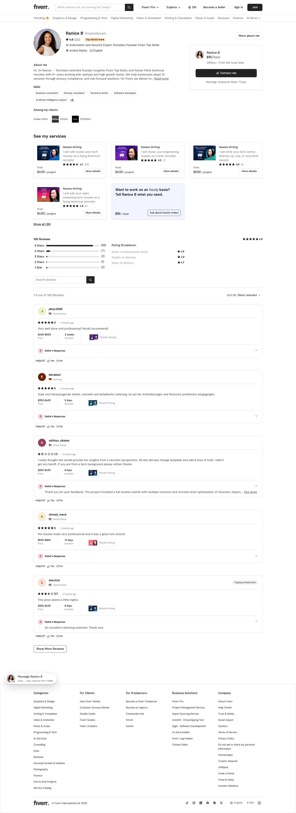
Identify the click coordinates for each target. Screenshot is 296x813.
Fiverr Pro (177, 701)
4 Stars (39, 251)
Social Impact (225, 720)
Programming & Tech (93, 18)
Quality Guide (87, 714)
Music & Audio (204, 18)
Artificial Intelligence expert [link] (51, 100)
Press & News (226, 780)
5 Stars (39, 245)
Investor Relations (228, 786)
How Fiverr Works (90, 701)
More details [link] (93, 171)
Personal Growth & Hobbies (49, 763)
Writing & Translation (178, 18)
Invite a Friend (226, 773)
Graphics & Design (65, 18)
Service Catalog (42, 788)
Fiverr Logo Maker (182, 738)
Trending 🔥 (41, 18)
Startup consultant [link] (74, 93)
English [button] (238, 803)
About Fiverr (225, 701)
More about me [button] (249, 36)
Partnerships (225, 755)
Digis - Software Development (189, 726)
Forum (129, 720)
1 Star (38, 267)
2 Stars (39, 262)
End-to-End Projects (45, 782)
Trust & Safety (226, 714)
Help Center (225, 708)
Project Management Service (188, 708)
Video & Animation (148, 18)
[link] (187, 803)
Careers (222, 726)
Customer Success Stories (94, 708)
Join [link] (255, 7)
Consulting (39, 745)
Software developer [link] (125, 93)
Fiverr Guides (87, 720)
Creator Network (228, 761)
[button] (150, 7)
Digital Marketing (122, 18)
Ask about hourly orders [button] (164, 213)
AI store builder (181, 732)
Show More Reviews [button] (50, 649)
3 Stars (39, 256)
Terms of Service (227, 732)
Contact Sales (180, 745)
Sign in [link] (238, 7)
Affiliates (223, 767)
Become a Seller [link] (214, 7)
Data (36, 751)
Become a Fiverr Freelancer (141, 701)
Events (129, 726)
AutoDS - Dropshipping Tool (188, 720)
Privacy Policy (226, 738)
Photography (41, 769)
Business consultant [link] (47, 93)
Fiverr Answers (88, 726)
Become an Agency (137, 708)
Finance (238, 18)
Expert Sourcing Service (185, 714)
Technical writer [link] (99, 93)
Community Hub (135, 714)
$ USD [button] (250, 803)
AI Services (40, 738)
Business (223, 18)
